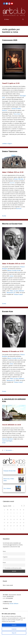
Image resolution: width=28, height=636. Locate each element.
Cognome (5, 557)
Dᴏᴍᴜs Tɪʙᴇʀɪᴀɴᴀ (9, 151)
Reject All (14, 632)
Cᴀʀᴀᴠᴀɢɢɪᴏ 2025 (9, 40)
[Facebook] (4, 3)
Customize (14, 629)
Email (4, 562)
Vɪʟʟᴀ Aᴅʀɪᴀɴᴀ (7, 488)
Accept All (14, 625)
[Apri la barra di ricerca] (23, 19)
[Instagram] (9, 3)
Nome (4, 551)
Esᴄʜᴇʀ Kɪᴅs (7, 311)
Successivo (9, 450)
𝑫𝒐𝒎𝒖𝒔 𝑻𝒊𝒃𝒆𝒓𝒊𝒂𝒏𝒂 (18, 179)
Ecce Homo (17, 114)
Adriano (11, 439)
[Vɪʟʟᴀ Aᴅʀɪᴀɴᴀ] (18, 488)
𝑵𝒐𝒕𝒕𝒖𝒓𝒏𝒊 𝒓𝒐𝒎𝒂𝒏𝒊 (18, 294)
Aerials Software (13, 603)
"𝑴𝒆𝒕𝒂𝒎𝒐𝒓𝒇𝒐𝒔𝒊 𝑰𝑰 (10, 292)
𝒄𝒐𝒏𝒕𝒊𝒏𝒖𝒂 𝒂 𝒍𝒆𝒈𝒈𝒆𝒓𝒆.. (7, 143)
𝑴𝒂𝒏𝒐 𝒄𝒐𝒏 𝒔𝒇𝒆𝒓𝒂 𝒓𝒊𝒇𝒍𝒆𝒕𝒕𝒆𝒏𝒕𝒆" (17, 290)
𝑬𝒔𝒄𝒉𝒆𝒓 (11, 276)
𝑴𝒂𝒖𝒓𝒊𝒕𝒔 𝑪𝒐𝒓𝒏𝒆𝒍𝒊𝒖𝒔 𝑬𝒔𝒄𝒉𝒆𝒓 (14, 270)
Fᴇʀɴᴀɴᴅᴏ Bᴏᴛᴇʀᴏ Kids (10, 471)
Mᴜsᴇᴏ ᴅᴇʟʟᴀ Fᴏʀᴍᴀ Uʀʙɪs (9, 479)
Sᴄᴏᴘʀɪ (4, 216)
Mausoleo (4, 439)
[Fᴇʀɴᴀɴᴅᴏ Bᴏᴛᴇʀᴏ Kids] (20, 471)
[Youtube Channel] (12, 3)
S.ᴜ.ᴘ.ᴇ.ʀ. (12, 182)
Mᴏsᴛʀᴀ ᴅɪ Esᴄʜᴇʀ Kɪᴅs (12, 224)
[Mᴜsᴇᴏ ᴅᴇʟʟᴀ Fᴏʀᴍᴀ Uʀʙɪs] (21, 479)
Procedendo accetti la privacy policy (13, 568)
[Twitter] (7, 3)
